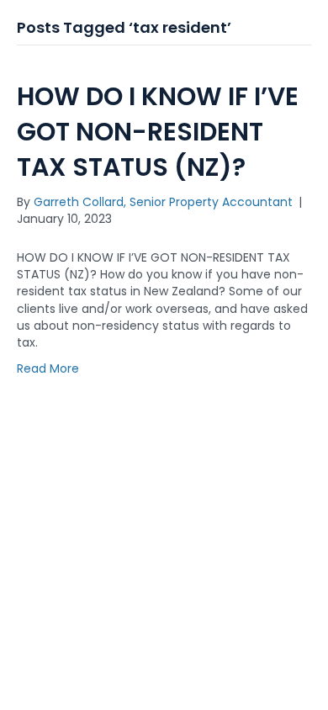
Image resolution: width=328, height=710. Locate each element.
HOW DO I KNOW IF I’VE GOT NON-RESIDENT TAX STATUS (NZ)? (158, 131)
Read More (48, 368)
